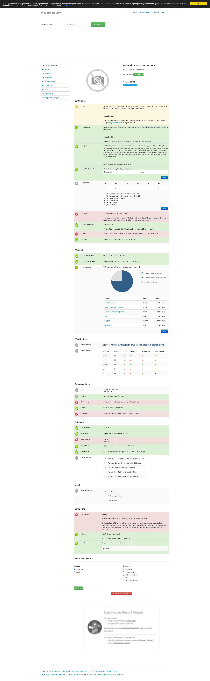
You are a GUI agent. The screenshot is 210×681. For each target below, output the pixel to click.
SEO (126, 577)
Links (46, 73)
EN (106, 316)
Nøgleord (48, 77)
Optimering (48, 93)
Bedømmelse (144, 12)
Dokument (48, 85)
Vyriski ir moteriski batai (76, 674)
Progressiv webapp (131, 580)
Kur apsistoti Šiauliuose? (103, 674)
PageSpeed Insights (51, 97)
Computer (79, 569)
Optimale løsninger (131, 575)
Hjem (135, 12)
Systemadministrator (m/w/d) (114, 312)
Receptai (63, 674)
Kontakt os (155, 12)
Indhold (47, 69)
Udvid (164, 178)
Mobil (45, 89)
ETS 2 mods (89, 674)
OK (198, 3)
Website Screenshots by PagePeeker (75, 671)
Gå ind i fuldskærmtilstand (121, 594)
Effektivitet (128, 569)
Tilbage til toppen (50, 65)
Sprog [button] (164, 12)
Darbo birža (55, 674)
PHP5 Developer (54, 671)
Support (107, 321)
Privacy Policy (112, 671)
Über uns (108, 325)
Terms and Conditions (97, 671)
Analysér (98, 24)
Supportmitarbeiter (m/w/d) (114, 307)
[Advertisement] (105, 46)
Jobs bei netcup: (110, 303)
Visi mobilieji (45, 674)
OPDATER (138, 75)
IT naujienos (117, 674)
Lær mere (66, 5)
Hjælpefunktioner (130, 572)
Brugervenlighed (50, 81)
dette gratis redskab (114, 122)
